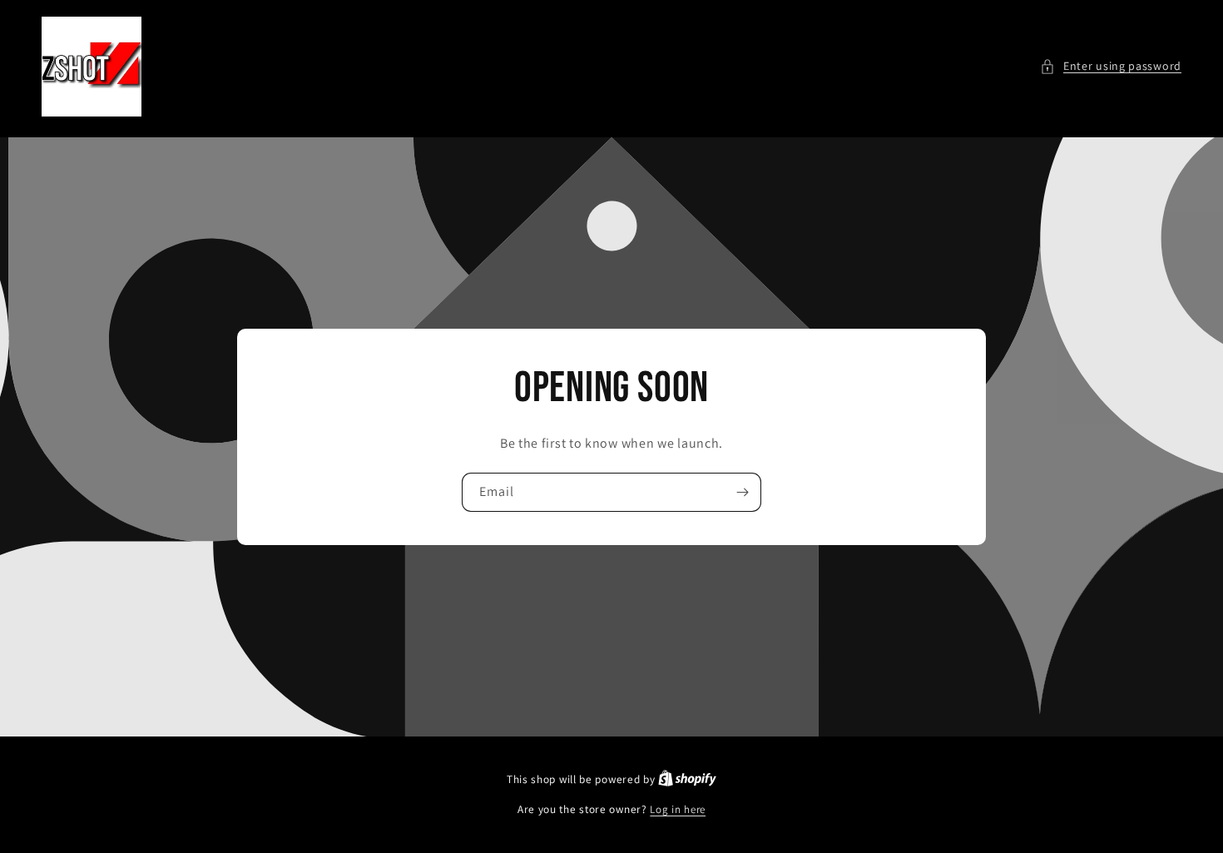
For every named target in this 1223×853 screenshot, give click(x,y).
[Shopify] (687, 779)
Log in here (678, 809)
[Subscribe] (742, 492)
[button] (1110, 66)
